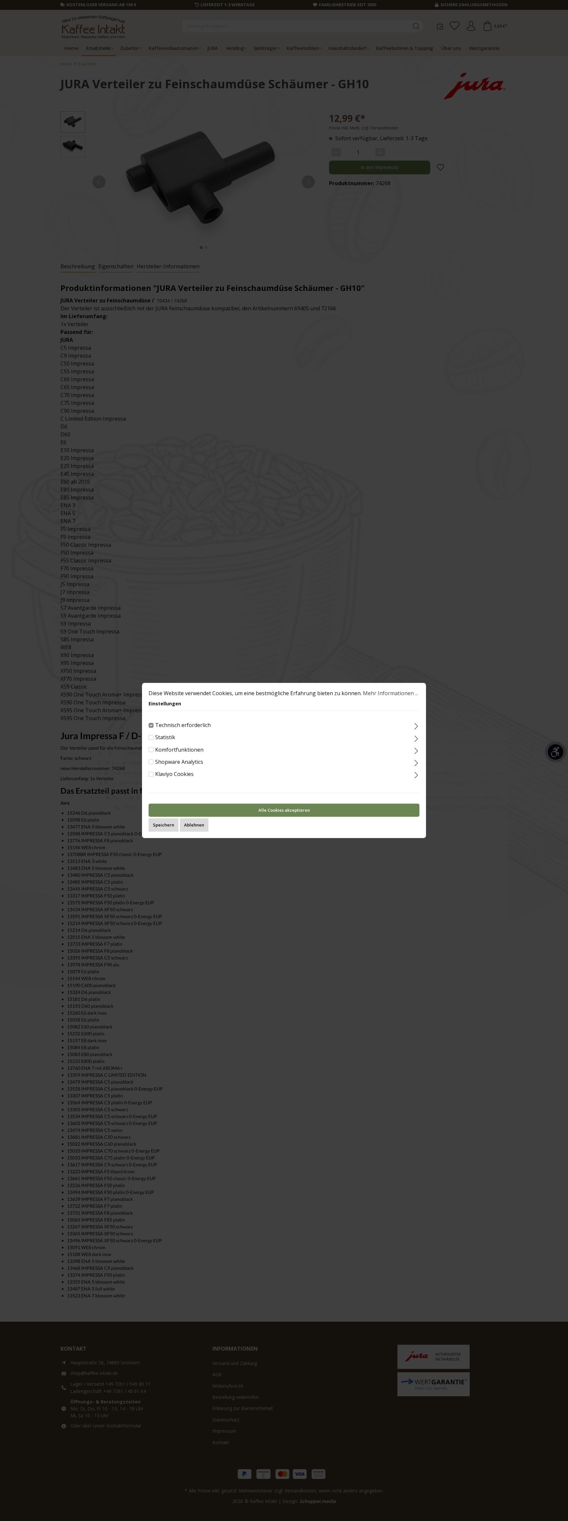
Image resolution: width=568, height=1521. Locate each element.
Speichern (163, 825)
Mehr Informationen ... (390, 693)
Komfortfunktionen (179, 749)
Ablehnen (194, 825)
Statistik (165, 737)
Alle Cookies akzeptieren (284, 810)
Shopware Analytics (179, 761)
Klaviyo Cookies (174, 774)
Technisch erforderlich (183, 725)
